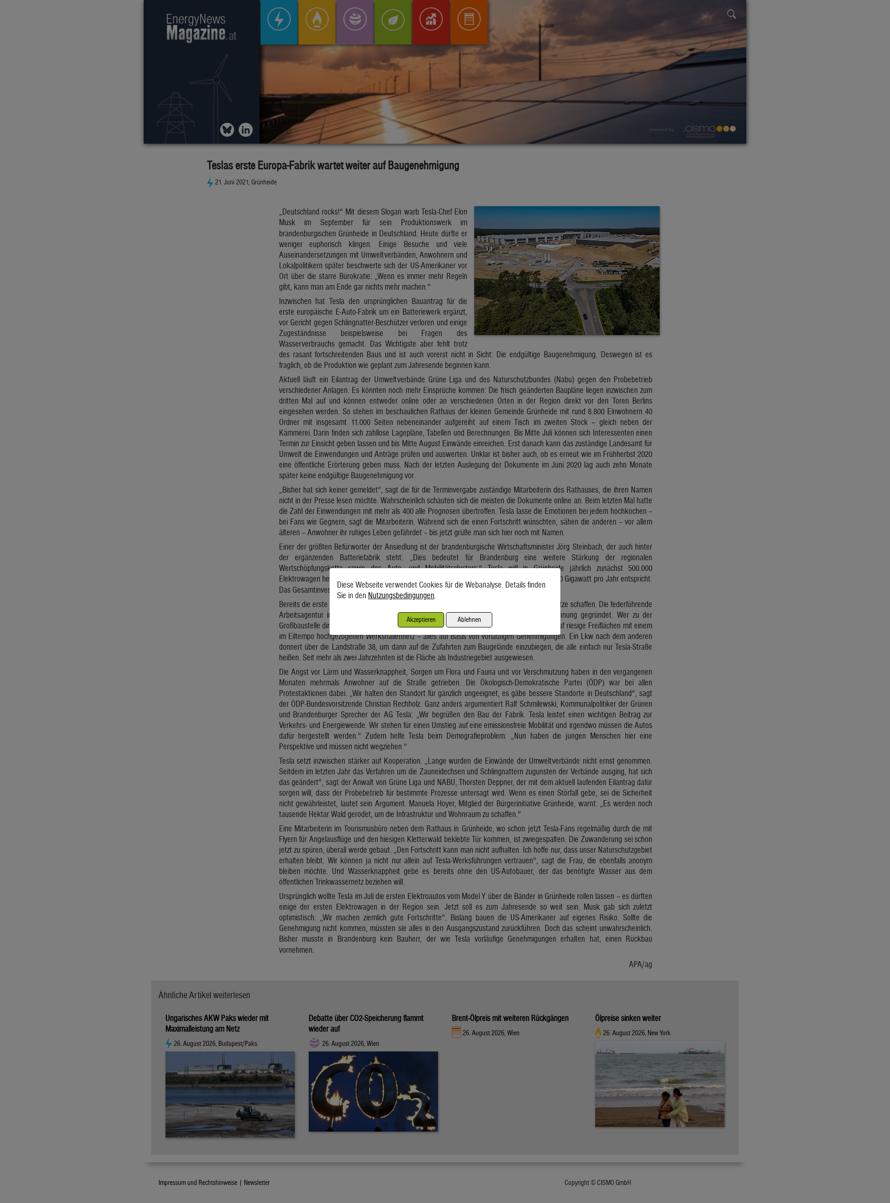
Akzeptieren (421, 619)
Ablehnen (469, 619)
